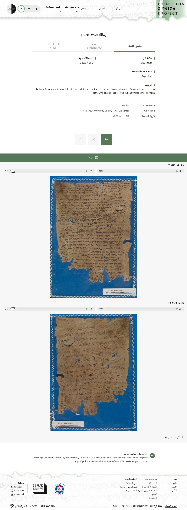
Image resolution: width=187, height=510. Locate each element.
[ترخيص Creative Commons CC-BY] (115, 506)
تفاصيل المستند (135, 46)
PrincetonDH (19, 490)
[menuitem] (124, 9)
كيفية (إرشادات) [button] (53, 7)
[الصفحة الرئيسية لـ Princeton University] (18, 506)
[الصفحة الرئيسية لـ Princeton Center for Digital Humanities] (37, 489)
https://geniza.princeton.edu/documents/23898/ (98, 461)
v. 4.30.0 (33, 506)
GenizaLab (18, 487)
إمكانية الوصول (171, 506)
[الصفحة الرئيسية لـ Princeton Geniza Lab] (57, 489)
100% (101, 171)
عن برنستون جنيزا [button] (71, 7)
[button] (171, 10)
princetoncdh (19, 494)
